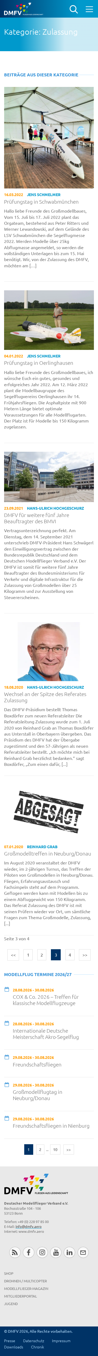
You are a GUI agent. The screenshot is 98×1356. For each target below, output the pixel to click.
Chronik (37, 1347)
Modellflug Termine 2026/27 (38, 974)
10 (55, 1149)
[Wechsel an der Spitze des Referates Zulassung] (49, 650)
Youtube (55, 1252)
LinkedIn (69, 1252)
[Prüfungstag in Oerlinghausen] (49, 319)
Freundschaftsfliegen (37, 1064)
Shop (8, 1273)
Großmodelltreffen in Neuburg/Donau (47, 853)
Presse (9, 1340)
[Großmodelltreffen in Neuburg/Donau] (49, 812)
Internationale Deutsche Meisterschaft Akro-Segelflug (46, 1033)
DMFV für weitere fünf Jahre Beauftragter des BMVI (36, 518)
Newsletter (83, 1252)
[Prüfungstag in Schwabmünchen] (49, 137)
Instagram (42, 1252)
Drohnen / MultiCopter (25, 1281)
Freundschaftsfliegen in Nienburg (51, 1126)
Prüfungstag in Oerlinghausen (38, 363)
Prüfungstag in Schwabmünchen (41, 202)
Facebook (28, 1252)
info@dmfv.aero (29, 1226)
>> (84, 954)
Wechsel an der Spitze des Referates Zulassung (45, 697)
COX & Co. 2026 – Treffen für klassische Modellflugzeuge (46, 1000)
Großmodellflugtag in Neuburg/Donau (37, 1095)
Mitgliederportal (20, 1296)
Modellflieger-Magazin (26, 1288)
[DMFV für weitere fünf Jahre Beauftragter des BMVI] (49, 476)
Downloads (13, 1347)
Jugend (11, 1303)
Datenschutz (33, 1340)
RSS (14, 1252)
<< (13, 954)
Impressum (61, 1340)
